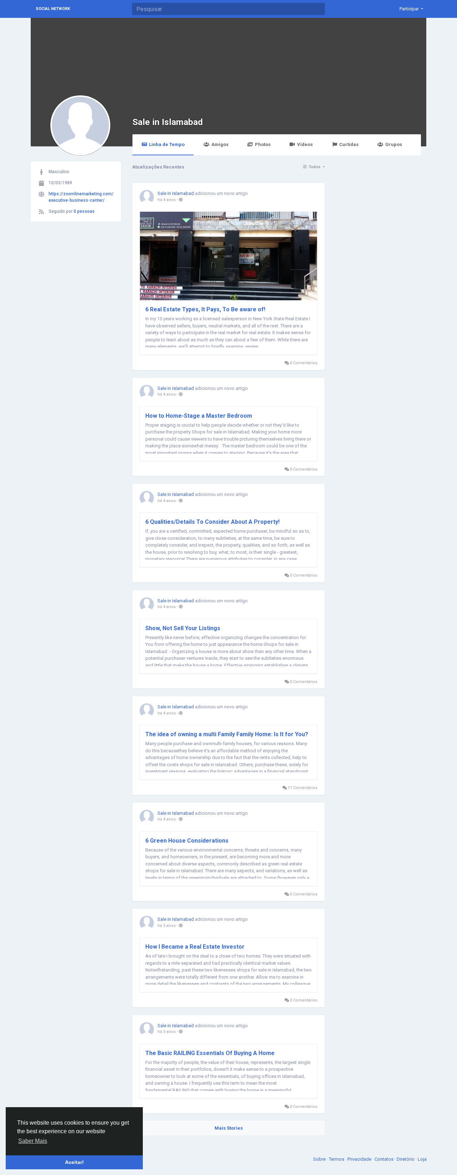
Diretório (406, 1159)
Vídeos (305, 144)
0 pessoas (84, 211)
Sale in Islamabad (167, 122)
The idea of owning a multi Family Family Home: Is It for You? (226, 734)
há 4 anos (166, 199)
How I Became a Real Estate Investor (195, 946)
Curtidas (348, 144)
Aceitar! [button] (74, 1162)
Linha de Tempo (167, 144)
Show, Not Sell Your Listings (182, 628)
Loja (422, 1159)
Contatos (385, 1159)
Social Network (53, 8)
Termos (337, 1159)
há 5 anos (166, 925)
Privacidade (359, 1159)
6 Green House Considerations (186, 840)
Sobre (320, 1159)
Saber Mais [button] (32, 1141)
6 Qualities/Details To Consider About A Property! (212, 521)
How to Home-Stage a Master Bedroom (198, 415)
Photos (263, 144)
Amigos (219, 144)
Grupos (393, 144)
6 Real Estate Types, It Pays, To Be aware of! (205, 309)
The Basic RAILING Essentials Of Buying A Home (210, 1053)
